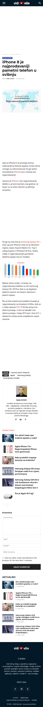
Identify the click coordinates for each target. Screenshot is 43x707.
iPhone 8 (18, 172)
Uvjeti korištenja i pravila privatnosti (18, 700)
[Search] (40, 3)
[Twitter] (10, 84)
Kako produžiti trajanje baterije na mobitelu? (25, 458)
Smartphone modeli (11, 378)
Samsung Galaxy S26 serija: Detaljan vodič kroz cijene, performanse (27, 471)
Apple (12, 375)
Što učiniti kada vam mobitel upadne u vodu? (26, 436)
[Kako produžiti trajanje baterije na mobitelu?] (8, 460)
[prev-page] (3, 504)
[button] (4, 3)
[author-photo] (21, 397)
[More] (20, 84)
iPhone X (15, 181)
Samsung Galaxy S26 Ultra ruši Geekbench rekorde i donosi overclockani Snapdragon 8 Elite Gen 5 (27, 483)
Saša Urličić (10, 78)
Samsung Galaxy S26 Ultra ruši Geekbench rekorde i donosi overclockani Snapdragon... (28, 629)
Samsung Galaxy (24, 375)
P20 (18, 307)
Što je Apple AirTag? (24, 493)
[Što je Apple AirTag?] (8, 496)
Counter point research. (20, 372)
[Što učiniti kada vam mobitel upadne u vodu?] (8, 438)
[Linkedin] (21, 419)
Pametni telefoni (15, 54)
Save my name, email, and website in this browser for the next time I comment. (19, 559)
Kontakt (34, 700)
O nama (15, 698)
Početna (5, 54)
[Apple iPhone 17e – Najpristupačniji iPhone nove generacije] (8, 449)
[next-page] (7, 504)
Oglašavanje (24, 698)
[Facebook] (4, 84)
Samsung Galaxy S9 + (30, 241)
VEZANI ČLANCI (8, 430)
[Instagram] (17, 419)
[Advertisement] (21, 29)
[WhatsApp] (15, 84)
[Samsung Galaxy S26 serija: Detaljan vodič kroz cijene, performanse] (8, 471)
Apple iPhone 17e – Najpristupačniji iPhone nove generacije (26, 449)
